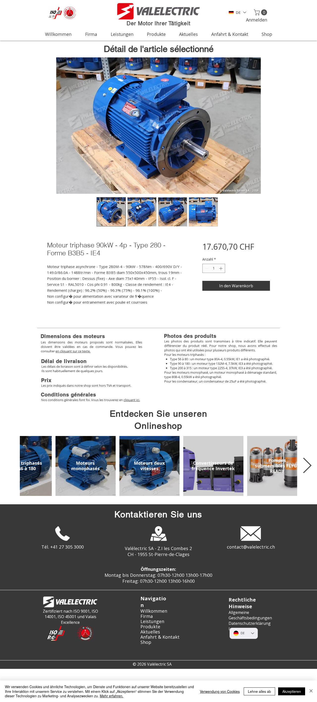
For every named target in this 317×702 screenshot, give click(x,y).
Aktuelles (150, 631)
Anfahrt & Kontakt (158, 637)
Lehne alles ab (259, 691)
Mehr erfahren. (111, 695)
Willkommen (153, 611)
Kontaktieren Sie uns (158, 514)
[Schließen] (311, 691)
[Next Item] (307, 466)
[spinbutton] (213, 268)
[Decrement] (206, 268)
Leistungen (152, 621)
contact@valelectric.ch (251, 547)
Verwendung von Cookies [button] (220, 691)
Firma (146, 616)
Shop (145, 642)
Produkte (150, 626)
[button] (261, 12)
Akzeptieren (291, 691)
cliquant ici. (132, 400)
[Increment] (221, 268)
